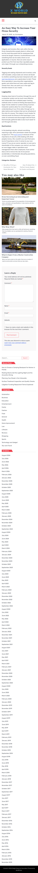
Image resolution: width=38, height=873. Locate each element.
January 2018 (6, 779)
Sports (4, 439)
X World (5, 868)
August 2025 (6, 494)
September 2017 (7, 792)
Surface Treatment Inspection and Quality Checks (18, 381)
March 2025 (6, 510)
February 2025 (6, 513)
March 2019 (5, 734)
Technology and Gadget (9, 442)
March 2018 (5, 772)
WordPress (19, 870)
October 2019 (6, 712)
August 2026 (6, 455)
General (4, 417)
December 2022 (7, 596)
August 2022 (6, 609)
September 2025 (7, 490)
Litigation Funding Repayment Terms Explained (17, 384)
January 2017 (6, 817)
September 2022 (7, 606)
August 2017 (6, 795)
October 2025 (6, 487)
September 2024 (7, 529)
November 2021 (7, 638)
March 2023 (6, 587)
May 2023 (5, 580)
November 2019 (7, 708)
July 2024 (5, 535)
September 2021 (7, 644)
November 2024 (7, 522)
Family (4, 407)
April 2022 (5, 622)
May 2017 (5, 804)
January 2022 (6, 631)
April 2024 (5, 545)
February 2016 (6, 853)
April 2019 (5, 731)
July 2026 (5, 458)
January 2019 (6, 740)
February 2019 (6, 737)
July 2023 (5, 574)
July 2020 (5, 689)
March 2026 (6, 471)
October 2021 (6, 641)
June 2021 (5, 654)
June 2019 (5, 724)
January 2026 (6, 478)
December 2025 (7, 481)
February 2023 (6, 590)
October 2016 (6, 827)
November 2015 (7, 862)
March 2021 (5, 663)
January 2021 (6, 670)
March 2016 (5, 849)
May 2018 (5, 766)
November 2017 (7, 785)
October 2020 (6, 679)
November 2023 (7, 561)
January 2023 (6, 593)
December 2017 (7, 782)
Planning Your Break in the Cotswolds (14, 378)
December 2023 (7, 558)
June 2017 (5, 801)
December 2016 (7, 820)
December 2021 (7, 635)
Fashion (4, 410)
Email (6, 313)
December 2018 (7, 744)
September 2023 (7, 567)
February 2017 (6, 814)
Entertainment (6, 404)
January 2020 (6, 702)
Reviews (13, 160)
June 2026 (5, 462)
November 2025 (7, 484)
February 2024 (6, 551)
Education (5, 401)
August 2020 (6, 686)
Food (3, 413)
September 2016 (7, 830)
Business (5, 397)
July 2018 (5, 760)
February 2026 (6, 474)
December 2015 (7, 859)
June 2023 (5, 577)
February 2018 (6, 776)
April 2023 (5, 583)
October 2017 (6, 788)
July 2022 (5, 612)
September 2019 (7, 715)
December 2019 (7, 705)
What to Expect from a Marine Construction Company (17, 256)
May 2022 (5, 619)
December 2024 (7, 519)
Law (3, 426)
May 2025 (5, 503)
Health (4, 420)
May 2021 (5, 657)
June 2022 (5, 615)
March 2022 (6, 625)
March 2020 (6, 695)
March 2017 (5, 811)
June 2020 (5, 692)
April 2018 (5, 769)
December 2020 (7, 673)
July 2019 (5, 721)
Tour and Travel (7, 445)
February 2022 (6, 628)
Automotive (5, 394)
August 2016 (6, 833)
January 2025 (6, 516)
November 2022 (7, 599)
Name (6, 306)
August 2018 (6, 756)
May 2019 (5, 728)
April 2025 (5, 506)
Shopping (5, 436)
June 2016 (5, 840)
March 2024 (6, 548)
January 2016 (6, 856)
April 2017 (5, 808)
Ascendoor (24, 868)
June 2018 (5, 763)
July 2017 (5, 798)
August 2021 (6, 647)
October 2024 (6, 526)
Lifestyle (4, 429)
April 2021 (5, 660)
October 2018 (6, 750)
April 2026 (5, 468)
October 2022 (6, 603)
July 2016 (5, 836)
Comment (8, 283)
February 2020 (6, 699)
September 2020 (7, 683)
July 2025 (5, 497)
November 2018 (7, 747)
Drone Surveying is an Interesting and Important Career (15, 198)
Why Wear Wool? (8, 227)
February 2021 (6, 667)
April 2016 (5, 846)
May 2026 (5, 465)
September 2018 (7, 753)
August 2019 (6, 718)
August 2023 (6, 571)
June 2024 (5, 538)
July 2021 (5, 651)
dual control (18, 134)
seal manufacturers (8, 79)
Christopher (19, 34)
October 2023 (6, 564)
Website (7, 320)
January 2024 (6, 555)
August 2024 (6, 532)
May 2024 (5, 542)
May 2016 (5, 843)
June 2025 (5, 500)
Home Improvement (8, 423)
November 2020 (7, 676)
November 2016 (7, 824)
